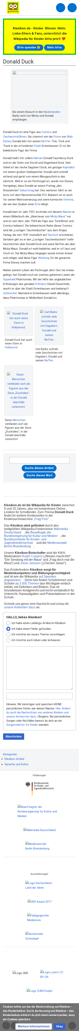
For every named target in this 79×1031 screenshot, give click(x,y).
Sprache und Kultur (17, 764)
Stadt (37, 146)
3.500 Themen (29, 583)
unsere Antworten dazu (19, 607)
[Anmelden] (60, 7)
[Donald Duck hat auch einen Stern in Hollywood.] (18, 321)
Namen (38, 158)
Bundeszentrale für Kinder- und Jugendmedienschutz (25, 541)
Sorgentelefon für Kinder (22, 724)
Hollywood (11, 347)
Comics (46, 132)
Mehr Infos (54, 47)
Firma (57, 136)
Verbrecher (10, 293)
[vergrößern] (65, 112)
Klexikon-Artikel (14, 759)
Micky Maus (57, 216)
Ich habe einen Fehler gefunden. (32, 629)
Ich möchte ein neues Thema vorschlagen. (38, 634)
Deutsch (53, 235)
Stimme (68, 199)
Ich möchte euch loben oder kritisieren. (36, 640)
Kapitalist (69, 167)
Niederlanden (52, 111)
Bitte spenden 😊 (28, 47)
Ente (38, 204)
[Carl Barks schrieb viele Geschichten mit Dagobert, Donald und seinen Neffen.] (49, 326)
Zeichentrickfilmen (14, 136)
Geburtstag (27, 190)
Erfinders (41, 284)
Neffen (46, 141)
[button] (33, 1026)
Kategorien (10, 754)
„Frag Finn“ (41, 519)
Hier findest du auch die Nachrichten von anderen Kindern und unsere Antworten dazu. (38, 712)
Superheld (9, 279)
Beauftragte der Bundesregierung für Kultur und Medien (31, 534)
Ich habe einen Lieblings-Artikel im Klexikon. (39, 623)
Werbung (43, 258)
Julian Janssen (30, 563)
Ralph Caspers (32, 556)
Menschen (19, 420)
